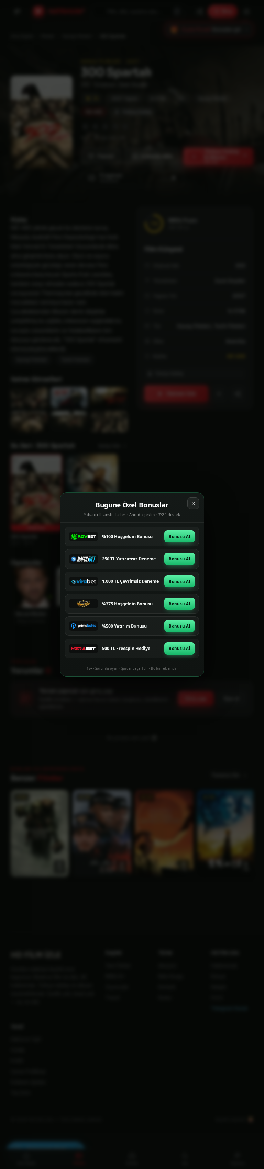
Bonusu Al (179, 536)
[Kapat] (193, 503)
